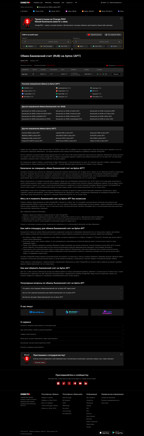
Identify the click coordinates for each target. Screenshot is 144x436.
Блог (63, 2)
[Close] (121, 18)
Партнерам (56, 2)
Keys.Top (24, 74)
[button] (69, 2)
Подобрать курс (38, 2)
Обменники (48, 2)
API (76, 2)
